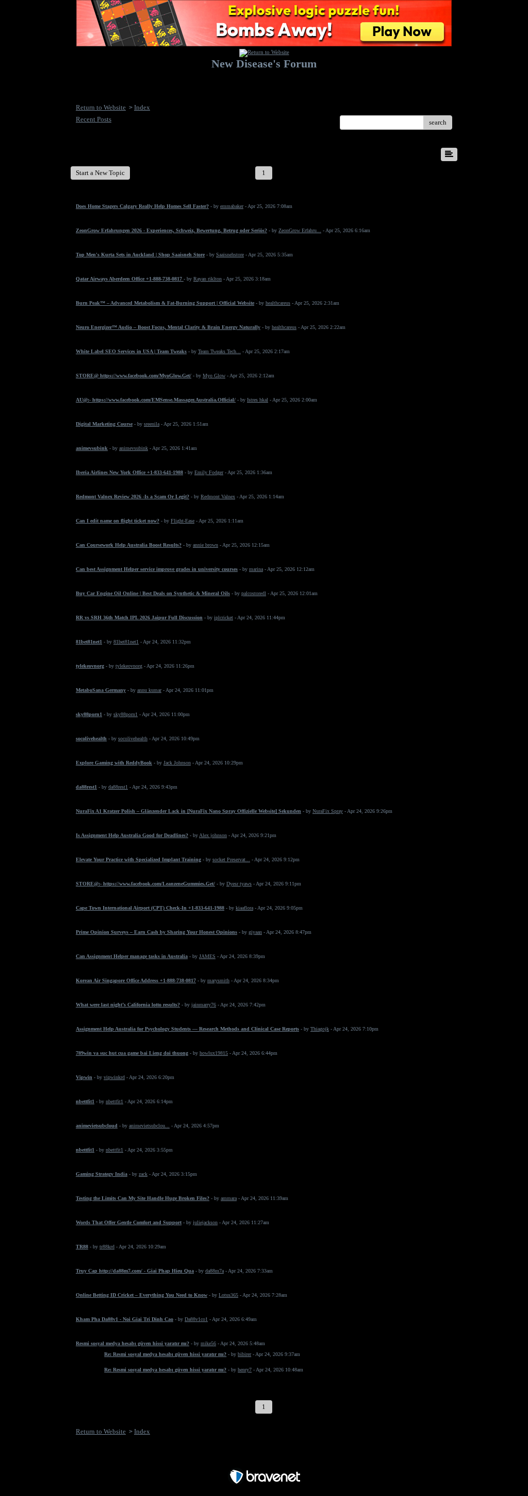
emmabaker (231, 206)
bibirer (244, 1354)
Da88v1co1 (196, 1319)
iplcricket (223, 617)
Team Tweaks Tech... (219, 351)
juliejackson (205, 1222)
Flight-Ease (182, 521)
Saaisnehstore (230, 254)
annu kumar (149, 690)
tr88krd (107, 1246)
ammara (229, 1198)
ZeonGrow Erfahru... (299, 230)
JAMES (207, 956)
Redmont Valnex (218, 496)
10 (418, 173)
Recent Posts (93, 119)
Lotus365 (228, 1295)
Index (142, 107)
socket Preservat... (231, 859)
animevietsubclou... (149, 1125)
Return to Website (101, 107)
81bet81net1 (126, 642)
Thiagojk (319, 1029)
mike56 (208, 1343)
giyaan (255, 932)
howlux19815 (214, 1053)
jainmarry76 (203, 1004)
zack (143, 1174)
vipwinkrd (114, 1077)
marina (256, 569)
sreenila (151, 424)
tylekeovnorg (129, 666)
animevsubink (133, 448)
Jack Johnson (177, 763)
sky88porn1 (125, 714)
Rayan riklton (207, 279)
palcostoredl (253, 593)
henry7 (245, 1369)
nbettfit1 (114, 1101)
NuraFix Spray (327, 811)
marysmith (218, 980)
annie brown (205, 545)
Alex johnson (213, 835)
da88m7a (214, 1271)
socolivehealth (132, 738)
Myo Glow (214, 375)
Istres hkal (257, 400)
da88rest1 (118, 787)
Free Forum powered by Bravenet (264, 1459)
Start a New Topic (100, 173)
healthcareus (278, 303)
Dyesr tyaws (239, 883)
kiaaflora (244, 908)
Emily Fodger (208, 472)
